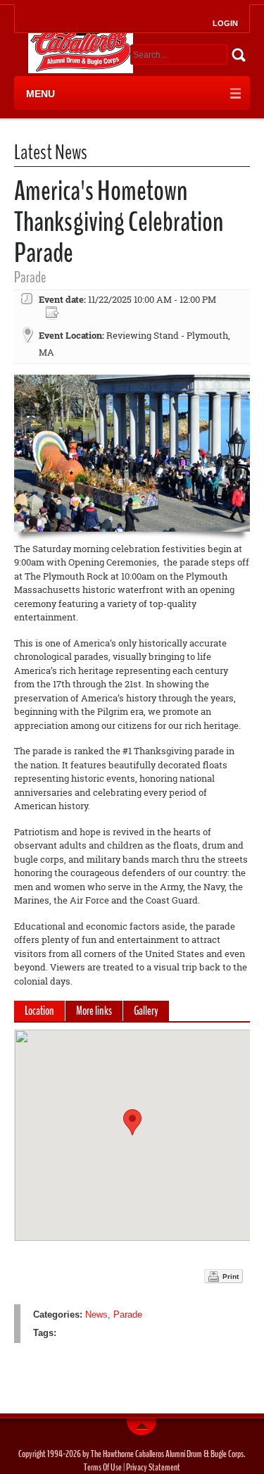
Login (225, 23)
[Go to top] (144, 1426)
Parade (127, 1314)
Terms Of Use (103, 1467)
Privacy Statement (153, 1467)
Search (238, 54)
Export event (53, 313)
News (96, 1314)
